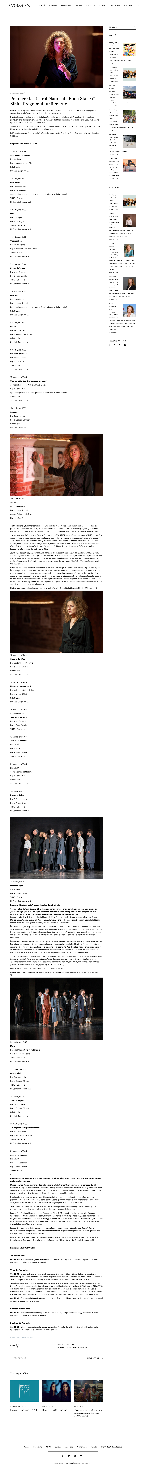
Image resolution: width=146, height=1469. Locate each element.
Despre (26, 1447)
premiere (60, 1344)
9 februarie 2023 (17, 93)
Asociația (69, 1447)
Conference (82, 1447)
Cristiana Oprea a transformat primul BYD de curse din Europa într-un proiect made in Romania (119, 94)
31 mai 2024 (46, 1406)
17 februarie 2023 (17, 1406)
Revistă (94, 1447)
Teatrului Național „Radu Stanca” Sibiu (73, 1347)
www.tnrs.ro (56, 113)
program (69, 1344)
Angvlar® (89, 1463)
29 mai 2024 (79, 1406)
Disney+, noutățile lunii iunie (55, 1410)
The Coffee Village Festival (111, 1447)
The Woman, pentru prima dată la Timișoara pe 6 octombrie (113, 72)
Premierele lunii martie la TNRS (24, 1410)
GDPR (48, 1447)
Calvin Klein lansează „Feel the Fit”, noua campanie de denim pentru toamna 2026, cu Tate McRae (114, 167)
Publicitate (37, 1447)
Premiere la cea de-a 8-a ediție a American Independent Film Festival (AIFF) (88, 1413)
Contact (58, 1447)
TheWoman (68, 1463)
